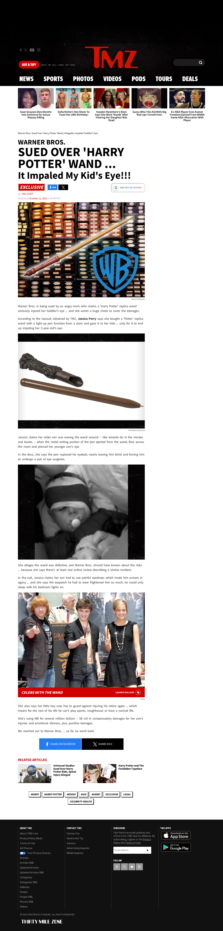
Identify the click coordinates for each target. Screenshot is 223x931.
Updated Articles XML (32, 872)
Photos (83, 79)
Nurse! (95, 794)
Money (35, 794)
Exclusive (111, 794)
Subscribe (147, 850)
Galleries (24, 887)
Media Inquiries (75, 853)
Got (29, 65)
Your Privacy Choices (39, 853)
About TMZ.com (29, 833)
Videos (112, 79)
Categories (26, 877)
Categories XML (29, 882)
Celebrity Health (81, 801)
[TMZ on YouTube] (131, 866)
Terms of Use (27, 843)
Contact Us (73, 833)
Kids (83, 794)
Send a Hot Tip (75, 838)
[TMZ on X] (26, 50)
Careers (71, 843)
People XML (26, 896)
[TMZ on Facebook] (21, 50)
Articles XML (27, 862)
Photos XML (26, 901)
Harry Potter (52, 794)
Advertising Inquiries (78, 848)
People (24, 892)
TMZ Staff (27, 193)
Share (62, 744)
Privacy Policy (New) (31, 838)
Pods (138, 79)
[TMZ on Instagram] (39, 50)
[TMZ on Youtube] (32, 50)
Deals (190, 79)
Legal (127, 794)
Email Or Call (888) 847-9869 (58, 65)
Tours (164, 79)
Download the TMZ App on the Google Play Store (176, 847)
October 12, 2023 (38, 198)
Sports (53, 79)
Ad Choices (26, 848)
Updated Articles (29, 867)
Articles (24, 858)
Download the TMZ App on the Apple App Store (176, 835)
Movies (71, 794)
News (26, 79)
